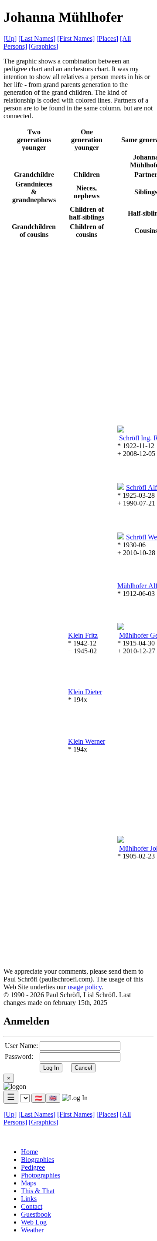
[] (10, 38)
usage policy (85, 987)
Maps (28, 1183)
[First (76, 38)
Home (29, 1151)
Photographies (40, 1175)
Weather (32, 1230)
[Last (36, 38)
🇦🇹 (38, 1098)
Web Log (34, 1222)
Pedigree (33, 1167)
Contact (31, 1206)
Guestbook (36, 1214)
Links (29, 1198)
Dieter (85, 691)
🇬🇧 (53, 1098)
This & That (38, 1190)
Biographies (37, 1159)
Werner (86, 741)
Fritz (83, 635)
